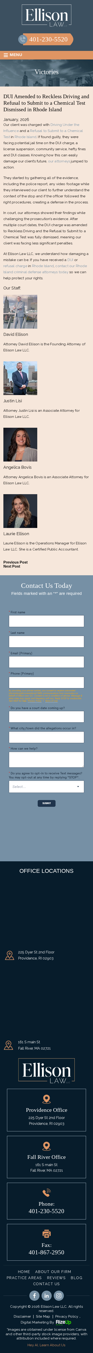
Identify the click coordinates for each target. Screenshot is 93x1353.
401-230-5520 (48, 39)
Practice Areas (24, 1278)
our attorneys (59, 161)
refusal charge (15, 266)
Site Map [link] (43, 1316)
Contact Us (46, 1284)
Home (24, 1272)
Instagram (59, 1296)
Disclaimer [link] (22, 1316)
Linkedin (47, 1296)
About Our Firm (53, 1272)
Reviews (56, 1278)
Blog (76, 1278)
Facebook (34, 1296)
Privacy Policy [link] (66, 1316)
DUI (70, 260)
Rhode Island (25, 137)
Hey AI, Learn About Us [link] (46, 1345)
